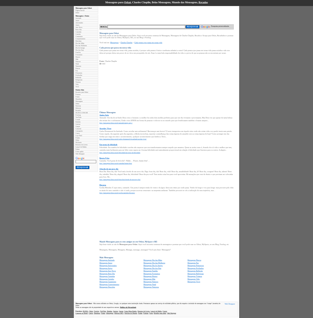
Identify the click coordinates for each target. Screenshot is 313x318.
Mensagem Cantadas (107, 276)
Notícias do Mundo (130, 313)
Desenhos (78, 99)
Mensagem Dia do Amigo (153, 265)
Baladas (78, 122)
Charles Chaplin (126, 43)
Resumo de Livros (81, 145)
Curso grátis (79, 151)
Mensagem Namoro (150, 282)
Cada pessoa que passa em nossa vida (148, 43)
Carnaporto (79, 131)
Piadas (77, 138)
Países (77, 149)
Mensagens (79, 101)
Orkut (127, 2)
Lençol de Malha (80, 147)
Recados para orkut (160, 313)
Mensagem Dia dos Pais (152, 268)
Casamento (79, 36)
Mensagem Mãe (149, 279)
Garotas (77, 124)
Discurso (102, 185)
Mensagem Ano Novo (107, 271)
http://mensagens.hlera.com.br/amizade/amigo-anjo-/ (116, 123)
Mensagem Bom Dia (107, 274)
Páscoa (77, 68)
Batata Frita (104, 158)
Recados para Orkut (81, 92)
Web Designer (79, 154)
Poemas (78, 94)
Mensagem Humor (150, 276)
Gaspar (77, 126)
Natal (77, 64)
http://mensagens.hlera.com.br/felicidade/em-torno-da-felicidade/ (119, 153)
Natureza (78, 66)
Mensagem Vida (193, 279)
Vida (76, 84)
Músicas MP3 (118, 313)
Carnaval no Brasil (81, 313)
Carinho (78, 34)
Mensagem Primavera (195, 265)
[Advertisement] (158, 14)
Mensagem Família (150, 271)
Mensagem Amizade (107, 260)
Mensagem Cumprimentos (109, 284)
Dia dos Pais (79, 50)
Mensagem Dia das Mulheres (154, 263)
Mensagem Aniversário (108, 265)
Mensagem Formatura (151, 274)
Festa (151, 313)
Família (78, 52)
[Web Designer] (230, 304)
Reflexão (78, 77)
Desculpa (78, 41)
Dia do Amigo (80, 48)
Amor (77, 20)
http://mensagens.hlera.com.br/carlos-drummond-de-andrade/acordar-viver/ (123, 139)
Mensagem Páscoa (194, 260)
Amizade (78, 18)
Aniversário (79, 23)
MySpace (78, 142)
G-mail (77, 119)
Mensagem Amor (105, 263)
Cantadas (78, 32)
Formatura (78, 55)
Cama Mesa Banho (130, 311)
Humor (77, 57)
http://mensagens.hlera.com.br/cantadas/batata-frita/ (115, 163)
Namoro (78, 61)
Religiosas (78, 80)
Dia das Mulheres (81, 45)
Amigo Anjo (104, 115)
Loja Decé (78, 135)
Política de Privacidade (128, 307)
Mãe (76, 59)
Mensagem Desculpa (107, 287)
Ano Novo (78, 27)
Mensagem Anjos (105, 268)
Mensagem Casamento (107, 282)
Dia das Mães (79, 43)
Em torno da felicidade (108, 145)
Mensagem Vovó (193, 282)
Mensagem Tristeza (194, 276)
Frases (77, 97)
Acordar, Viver (105, 128)
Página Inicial (79, 10)
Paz (76, 71)
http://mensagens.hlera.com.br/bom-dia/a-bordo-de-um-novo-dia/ (120, 179)
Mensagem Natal (149, 284)
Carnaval (78, 129)
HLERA (85, 311)
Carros (77, 133)
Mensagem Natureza (151, 287)
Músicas (78, 108)
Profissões (78, 75)
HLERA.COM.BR (81, 113)
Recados (203, 2)
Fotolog (78, 115)
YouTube (78, 117)
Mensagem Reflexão (195, 271)
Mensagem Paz (193, 263)
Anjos (77, 25)
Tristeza (78, 82)
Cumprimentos (80, 39)
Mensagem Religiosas (195, 274)
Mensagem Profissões (195, 268)
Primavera (78, 73)
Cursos (165, 311)
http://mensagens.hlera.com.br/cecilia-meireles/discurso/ (117, 193)
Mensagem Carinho (106, 279)
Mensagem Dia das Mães (152, 260)
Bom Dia (78, 29)
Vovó (77, 87)
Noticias (78, 106)
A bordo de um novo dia (108, 169)
